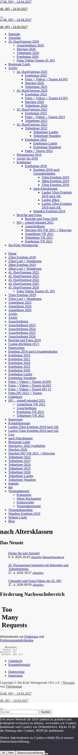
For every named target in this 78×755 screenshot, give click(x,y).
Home (12, 253)
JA (3, 752)
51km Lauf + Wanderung (25, 299)
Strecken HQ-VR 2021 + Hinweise (48, 230)
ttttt (10, 487)
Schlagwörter (25, 502)
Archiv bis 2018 (27, 158)
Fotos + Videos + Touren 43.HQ (46, 98)
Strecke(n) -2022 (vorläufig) (26, 446)
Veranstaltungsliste (20, 510)
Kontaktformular (19, 423)
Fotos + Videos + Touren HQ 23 (29, 389)
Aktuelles (14, 38)
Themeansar (14, 686)
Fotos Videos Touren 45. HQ (36, 60)
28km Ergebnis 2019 (55, 181)
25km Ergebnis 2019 (55, 185)
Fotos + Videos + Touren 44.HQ (46, 79)
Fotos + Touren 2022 (39, 151)
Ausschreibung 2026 (30, 45)
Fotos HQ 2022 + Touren (25, 393)
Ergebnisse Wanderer (47, 147)
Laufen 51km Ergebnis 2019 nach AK (57, 194)
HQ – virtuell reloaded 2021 (35, 222)
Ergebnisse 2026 (27, 56)
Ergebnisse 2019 (36, 166)
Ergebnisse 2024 (36, 94)
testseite (13, 483)
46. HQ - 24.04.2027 (14, 9)
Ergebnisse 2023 (36, 113)
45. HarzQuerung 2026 (23, 41)
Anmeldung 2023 (19, 302)
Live (11, 434)
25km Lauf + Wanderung (25, 261)
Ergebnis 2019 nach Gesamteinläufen (46, 171)
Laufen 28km (50, 200)
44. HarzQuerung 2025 (32, 72)
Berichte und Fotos (29, 215)
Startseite (14, 34)
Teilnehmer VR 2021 (39, 237)
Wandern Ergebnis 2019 (49, 211)
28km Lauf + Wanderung (25, 268)
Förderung (31, 636)
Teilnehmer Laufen (45, 132)
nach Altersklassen (45, 188)
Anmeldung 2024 (19, 306)
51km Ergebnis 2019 (55, 177)
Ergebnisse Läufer (45, 143)
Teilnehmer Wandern (47, 136)
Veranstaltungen (18, 491)
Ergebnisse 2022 (36, 139)
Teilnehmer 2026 (28, 53)
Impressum (15, 419)
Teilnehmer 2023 (36, 121)
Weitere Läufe (17, 517)
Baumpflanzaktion (53, 557)
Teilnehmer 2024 (36, 105)
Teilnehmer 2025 (36, 87)
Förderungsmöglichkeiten (16, 640)
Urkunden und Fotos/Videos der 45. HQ (34, 581)
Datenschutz (16, 348)
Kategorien (24, 495)
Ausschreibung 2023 (22, 325)
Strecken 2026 (26, 49)
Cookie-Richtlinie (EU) (23, 344)
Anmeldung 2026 (19, 310)
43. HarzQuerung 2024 (32, 90)
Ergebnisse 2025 (36, 75)
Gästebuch (15, 397)
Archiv (12, 68)
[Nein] (46, 753)
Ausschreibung (35, 226)
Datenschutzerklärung (30, 752)
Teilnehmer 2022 (36, 128)
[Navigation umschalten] (1, 17)
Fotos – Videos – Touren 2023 (45, 117)
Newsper (69, 682)
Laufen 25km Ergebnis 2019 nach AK (57, 205)
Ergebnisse (24, 162)
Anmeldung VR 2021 (39, 234)
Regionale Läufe (19, 64)
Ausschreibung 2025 (22, 332)
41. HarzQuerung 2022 (32, 124)
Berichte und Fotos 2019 (41, 219)
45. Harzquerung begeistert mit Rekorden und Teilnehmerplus (38, 567)
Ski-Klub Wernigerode (23, 245)
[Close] (1, 709)
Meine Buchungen (29, 498)
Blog (11, 521)
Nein (11, 752)
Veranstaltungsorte (29, 506)
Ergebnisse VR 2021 (38, 241)
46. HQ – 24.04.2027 (14, 700)
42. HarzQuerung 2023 (32, 109)
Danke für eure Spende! (24, 553)
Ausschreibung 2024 (22, 329)
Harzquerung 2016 (29, 154)
